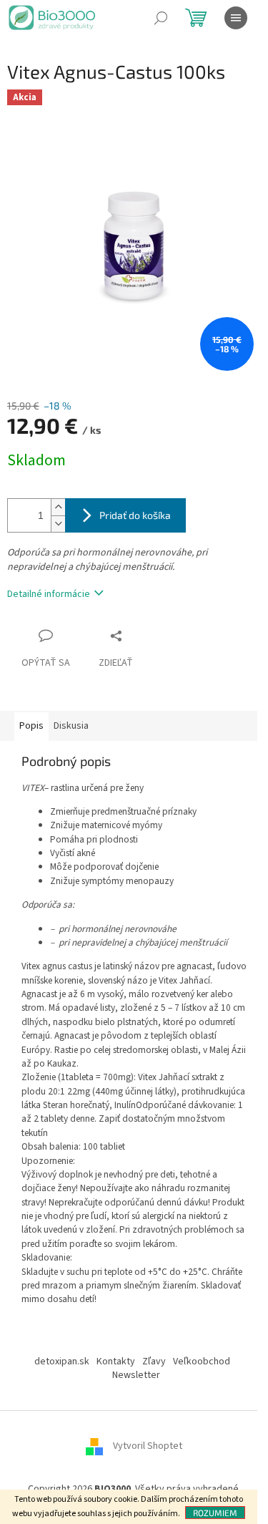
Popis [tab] (31, 726)
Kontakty (115, 1361)
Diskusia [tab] (71, 726)
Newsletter (136, 1375)
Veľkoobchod (201, 1361)
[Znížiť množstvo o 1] (58, 523)
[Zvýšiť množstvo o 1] (58, 507)
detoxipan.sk (61, 1361)
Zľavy (154, 1361)
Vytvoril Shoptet (147, 1447)
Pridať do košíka (135, 515)
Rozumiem (215, 1513)
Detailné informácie (48, 594)
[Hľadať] (161, 18)
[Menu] (236, 18)
